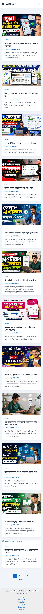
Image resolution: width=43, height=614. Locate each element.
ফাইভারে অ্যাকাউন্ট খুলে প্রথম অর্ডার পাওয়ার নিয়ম (19, 521)
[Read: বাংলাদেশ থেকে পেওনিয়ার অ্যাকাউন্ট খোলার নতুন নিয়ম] (21, 262)
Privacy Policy (21, 602)
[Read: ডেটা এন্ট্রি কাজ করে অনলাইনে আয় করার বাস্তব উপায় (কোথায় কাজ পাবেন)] (21, 404)
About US (21, 599)
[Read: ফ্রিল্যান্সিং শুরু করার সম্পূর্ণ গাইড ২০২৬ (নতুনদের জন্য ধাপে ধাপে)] (13, 541)
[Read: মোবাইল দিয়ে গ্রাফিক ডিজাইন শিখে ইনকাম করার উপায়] (21, 356)
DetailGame (9, 4)
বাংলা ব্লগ (7, 40)
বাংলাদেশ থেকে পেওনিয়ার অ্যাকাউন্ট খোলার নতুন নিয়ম (20, 280)
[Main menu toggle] (39, 4)
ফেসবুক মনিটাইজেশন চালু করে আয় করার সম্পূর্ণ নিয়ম (20, 143)
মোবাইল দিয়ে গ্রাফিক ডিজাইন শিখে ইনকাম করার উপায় (21, 374)
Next (21, 579)
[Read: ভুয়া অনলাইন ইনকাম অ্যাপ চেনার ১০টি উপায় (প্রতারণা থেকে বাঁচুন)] (21, 25)
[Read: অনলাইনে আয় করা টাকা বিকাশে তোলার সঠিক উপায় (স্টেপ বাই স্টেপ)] (21, 309)
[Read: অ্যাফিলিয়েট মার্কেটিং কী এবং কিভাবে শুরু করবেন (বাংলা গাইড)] (21, 454)
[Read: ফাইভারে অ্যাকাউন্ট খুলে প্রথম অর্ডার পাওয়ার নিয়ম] (21, 503)
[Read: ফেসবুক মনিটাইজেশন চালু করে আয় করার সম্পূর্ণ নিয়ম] (21, 125)
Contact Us (21, 605)
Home (21, 597)
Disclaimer (21, 607)
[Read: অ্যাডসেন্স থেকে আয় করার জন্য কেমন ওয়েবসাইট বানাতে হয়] (21, 75)
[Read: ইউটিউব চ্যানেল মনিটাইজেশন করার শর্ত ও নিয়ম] (21, 170)
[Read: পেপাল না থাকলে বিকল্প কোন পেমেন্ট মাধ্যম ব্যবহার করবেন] (21, 214)
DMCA (21, 610)
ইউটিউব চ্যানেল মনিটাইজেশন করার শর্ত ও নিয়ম (19, 188)
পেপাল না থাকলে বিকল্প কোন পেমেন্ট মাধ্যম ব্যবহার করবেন (21, 232)
